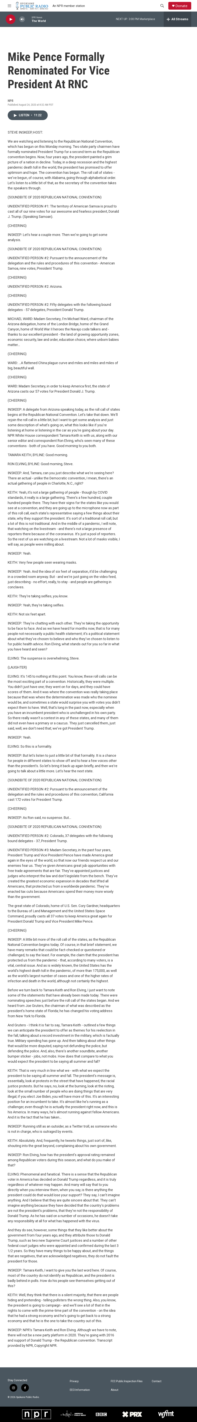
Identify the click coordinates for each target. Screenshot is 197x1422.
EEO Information (80, 1390)
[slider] (28, 19)
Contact (156, 1381)
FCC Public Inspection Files (127, 1381)
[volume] (22, 19)
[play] (11, 19)
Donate (181, 6)
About (114, 1390)
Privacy (74, 1381)
